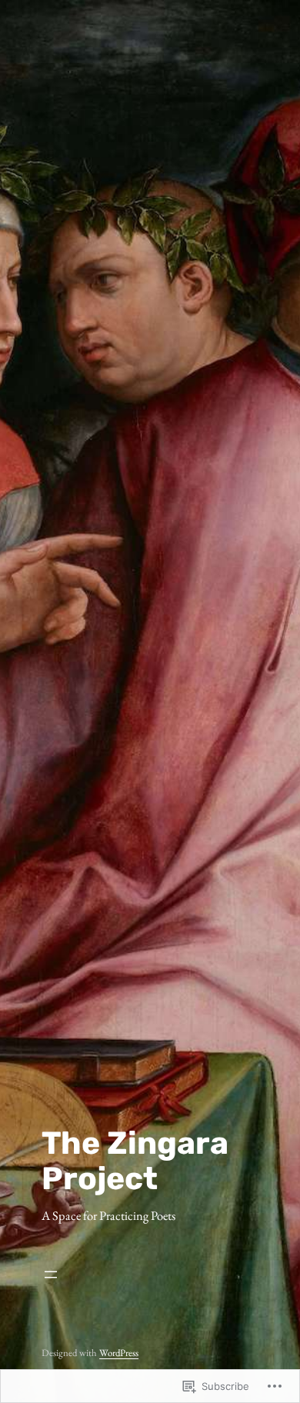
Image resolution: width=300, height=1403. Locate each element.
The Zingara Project (135, 1161)
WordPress (118, 1352)
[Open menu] (150, 1274)
